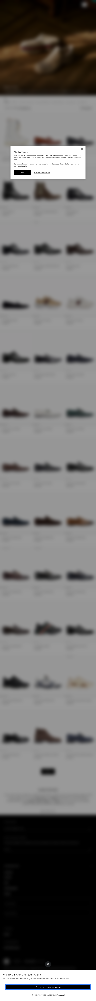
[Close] (48, 964)
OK (22, 172)
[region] (48, 162)
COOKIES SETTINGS (42, 173)
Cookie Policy (23, 166)
